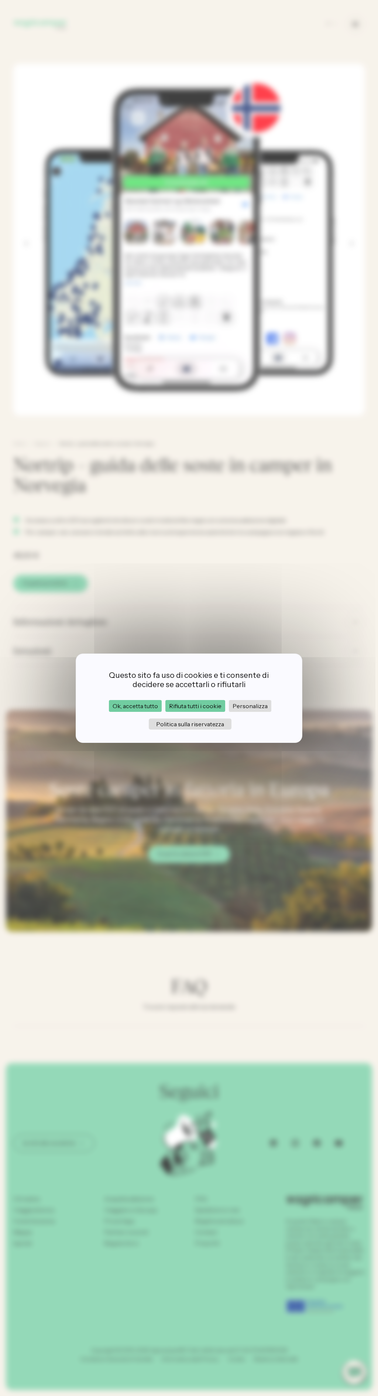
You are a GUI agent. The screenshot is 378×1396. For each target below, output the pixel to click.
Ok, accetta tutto (135, 706)
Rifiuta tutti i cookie (195, 706)
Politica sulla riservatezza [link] (190, 724)
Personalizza (250, 706)
